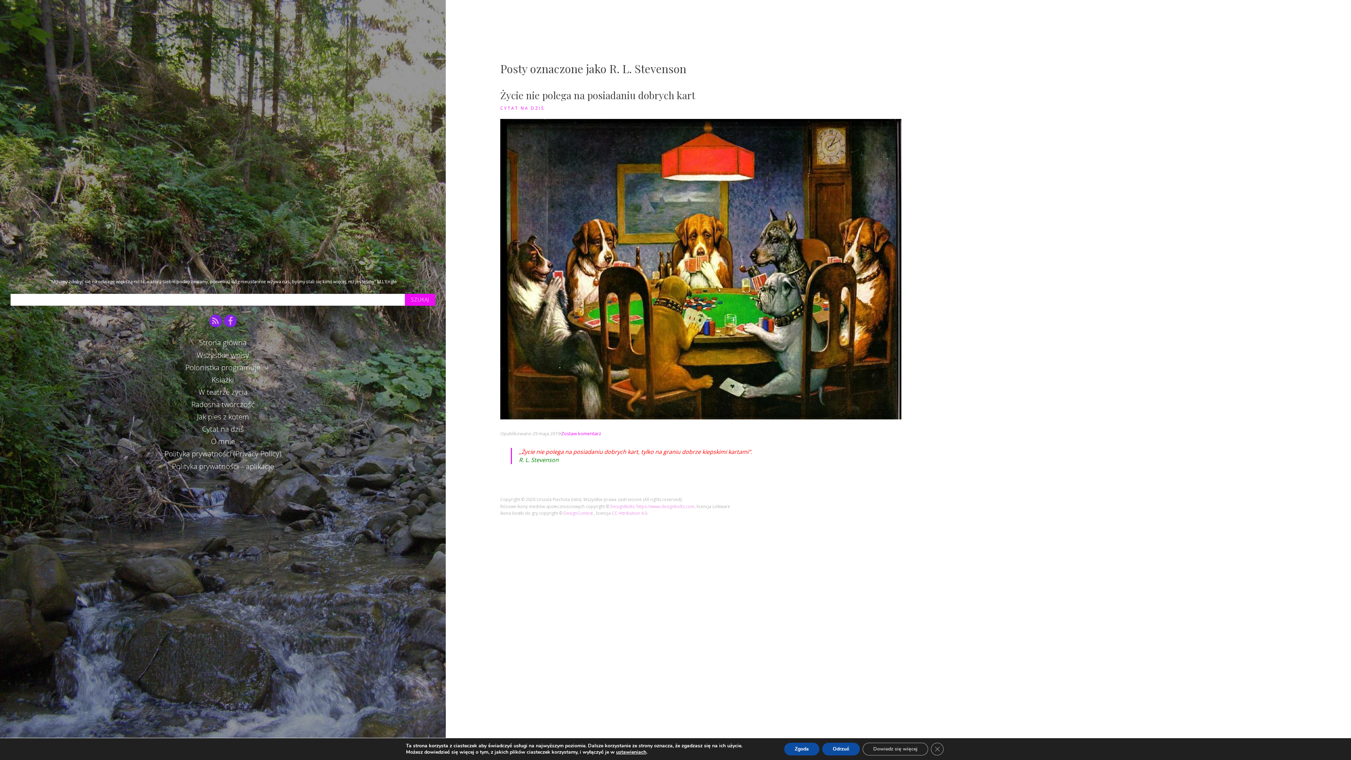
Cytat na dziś (223, 429)
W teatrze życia (223, 392)
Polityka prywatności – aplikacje (223, 466)
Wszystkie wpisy (223, 355)
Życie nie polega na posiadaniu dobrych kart (597, 95)
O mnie (223, 441)
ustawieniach (631, 752)
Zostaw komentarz (581, 433)
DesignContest (579, 513)
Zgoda (802, 749)
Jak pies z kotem (223, 417)
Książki (223, 380)
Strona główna (223, 342)
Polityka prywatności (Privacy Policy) (223, 453)
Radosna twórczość (223, 404)
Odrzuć (841, 749)
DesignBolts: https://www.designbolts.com (652, 506)
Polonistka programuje (222, 367)
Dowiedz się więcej (895, 749)
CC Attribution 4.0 (629, 513)
